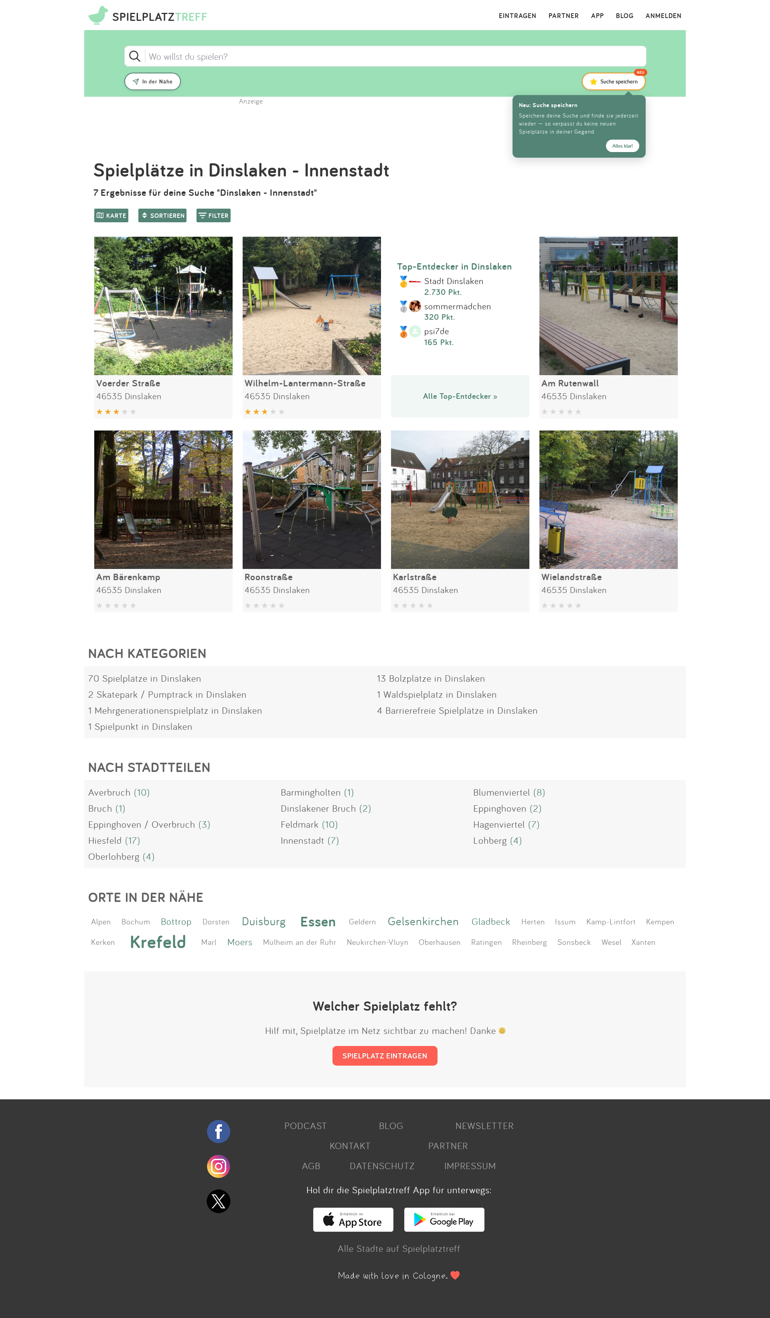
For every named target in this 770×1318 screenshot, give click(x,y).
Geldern (362, 921)
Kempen (660, 921)
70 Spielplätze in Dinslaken (144, 678)
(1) (349, 792)
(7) (534, 824)
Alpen (101, 921)
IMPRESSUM (470, 1166)
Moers (240, 942)
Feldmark (300, 824)
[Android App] (444, 1228)
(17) (132, 840)
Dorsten (216, 921)
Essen (318, 921)
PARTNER (564, 16)
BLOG (625, 16)
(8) (539, 792)
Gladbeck (491, 921)
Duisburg (264, 921)
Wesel (612, 941)
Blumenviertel (501, 792)
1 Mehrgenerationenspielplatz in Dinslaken (175, 710)
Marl (209, 941)
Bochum (136, 921)
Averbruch (109, 792)
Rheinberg (529, 941)
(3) (205, 824)
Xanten (644, 941)
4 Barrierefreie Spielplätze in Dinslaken (457, 710)
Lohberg (490, 840)
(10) (142, 792)
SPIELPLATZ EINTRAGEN (385, 1055)
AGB (311, 1166)
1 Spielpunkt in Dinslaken (140, 726)
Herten (533, 921)
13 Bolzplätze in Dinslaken (431, 678)
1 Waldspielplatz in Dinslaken (437, 694)
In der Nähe (157, 81)
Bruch (100, 808)
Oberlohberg (114, 856)
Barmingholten (311, 792)
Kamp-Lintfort (611, 921)
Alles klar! (622, 145)
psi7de (436, 331)
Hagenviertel (499, 824)
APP (597, 16)
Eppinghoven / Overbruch (141, 824)
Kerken (103, 941)
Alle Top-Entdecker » (460, 396)
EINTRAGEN (518, 16)
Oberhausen (440, 941)
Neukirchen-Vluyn (378, 941)
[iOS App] (353, 1228)
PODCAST (305, 1125)
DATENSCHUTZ (382, 1166)
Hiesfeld (105, 840)
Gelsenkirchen (423, 921)
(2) (365, 808)
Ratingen (486, 941)
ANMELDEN (664, 16)
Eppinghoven (500, 808)
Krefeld (158, 941)
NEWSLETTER (485, 1125)
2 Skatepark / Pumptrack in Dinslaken (167, 694)
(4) (516, 840)
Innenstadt (302, 840)
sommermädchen (457, 306)
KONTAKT (350, 1145)
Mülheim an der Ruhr (299, 941)
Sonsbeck (574, 941)
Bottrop (176, 921)
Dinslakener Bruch (318, 808)
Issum (565, 921)
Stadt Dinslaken (454, 281)
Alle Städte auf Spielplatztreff (399, 1248)
